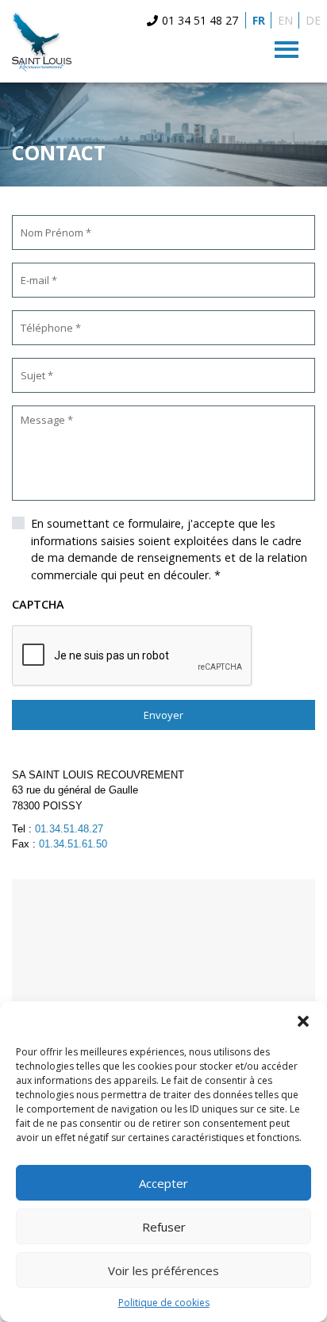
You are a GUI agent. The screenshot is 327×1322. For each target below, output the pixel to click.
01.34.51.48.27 (69, 829)
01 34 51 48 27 (200, 20)
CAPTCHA (38, 605)
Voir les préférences (163, 1270)
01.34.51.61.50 (73, 844)
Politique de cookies (164, 1302)
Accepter (163, 1183)
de (313, 20)
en (285, 20)
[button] (303, 1021)
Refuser (164, 1227)
